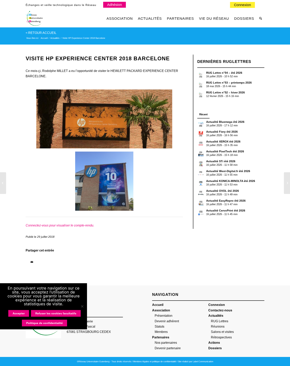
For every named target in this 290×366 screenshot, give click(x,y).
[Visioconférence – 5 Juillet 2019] (287, 183)
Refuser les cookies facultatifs (55, 313)
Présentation (163, 315)
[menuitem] (242, 5)
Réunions (218, 326)
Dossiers (215, 348)
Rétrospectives (221, 337)
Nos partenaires (166, 342)
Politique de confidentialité (44, 323)
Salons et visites (222, 331)
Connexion (242, 5)
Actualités (215, 315)
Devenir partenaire (168, 348)
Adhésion (114, 5)
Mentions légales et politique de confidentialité (154, 361)
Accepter (19, 313)
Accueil (157, 304)
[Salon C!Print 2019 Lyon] (3, 183)
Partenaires (160, 337)
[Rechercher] (260, 18)
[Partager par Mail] (32, 261)
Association (161, 310)
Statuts (159, 326)
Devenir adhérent (167, 321)
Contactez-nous (220, 310)
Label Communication (203, 361)
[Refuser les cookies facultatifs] (82, 306)
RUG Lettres (219, 321)
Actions (214, 342)
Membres (161, 331)
